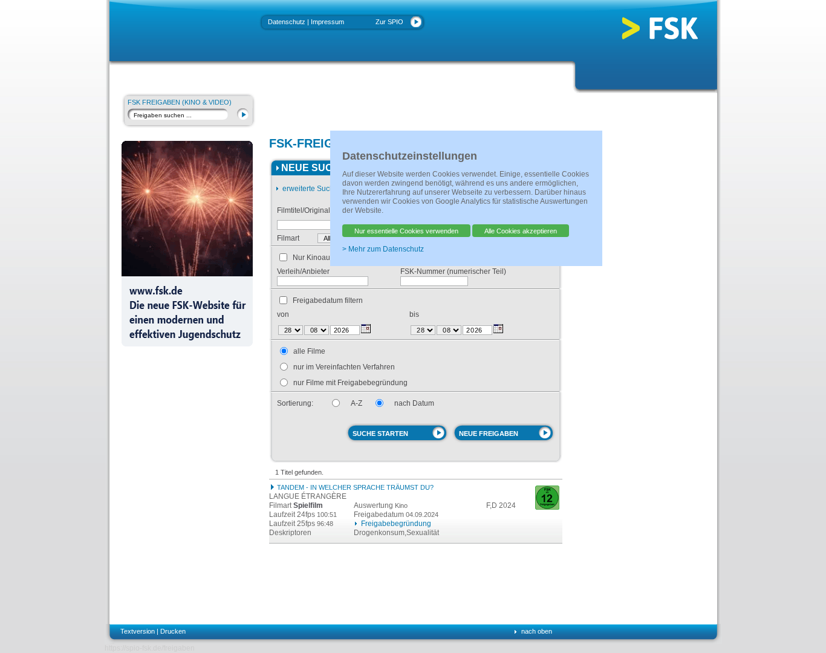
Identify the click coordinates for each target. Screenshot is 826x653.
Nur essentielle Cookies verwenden (406, 231)
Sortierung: (295, 403)
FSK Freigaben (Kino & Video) (180, 102)
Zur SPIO (389, 21)
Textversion (137, 631)
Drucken (173, 631)
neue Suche (313, 168)
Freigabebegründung (396, 523)
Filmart (288, 238)
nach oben (536, 631)
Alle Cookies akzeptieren (520, 231)
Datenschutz (286, 21)
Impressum (327, 21)
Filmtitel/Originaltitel (309, 210)
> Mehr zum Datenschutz (383, 249)
